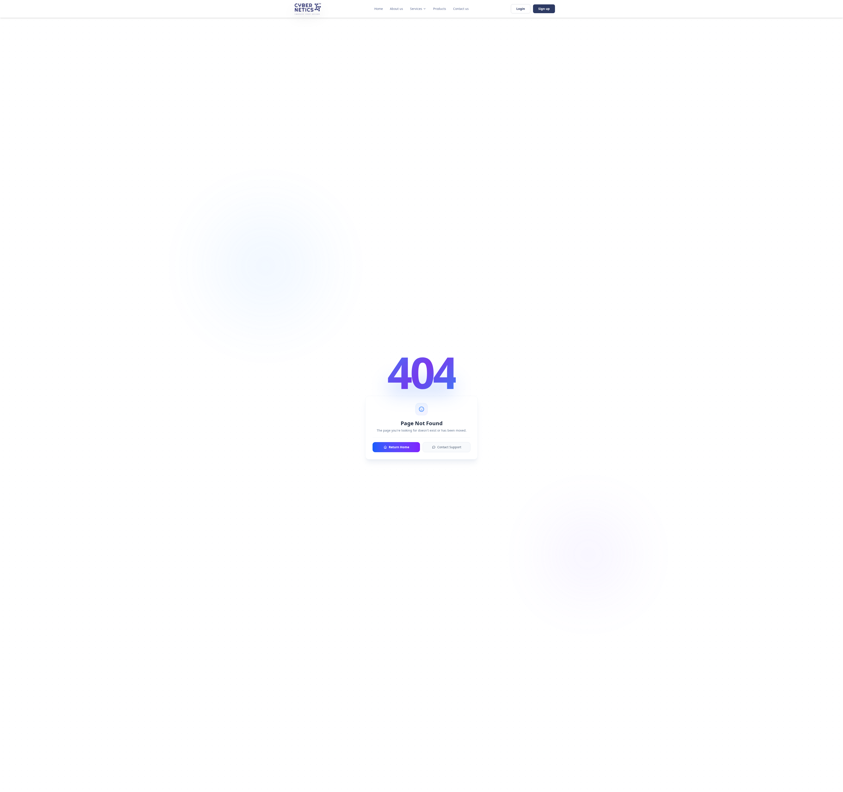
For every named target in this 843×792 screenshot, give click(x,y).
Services (416, 9)
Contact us (461, 9)
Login (520, 9)
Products (439, 9)
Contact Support (449, 447)
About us (396, 9)
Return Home (399, 447)
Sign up (544, 9)
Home (378, 9)
